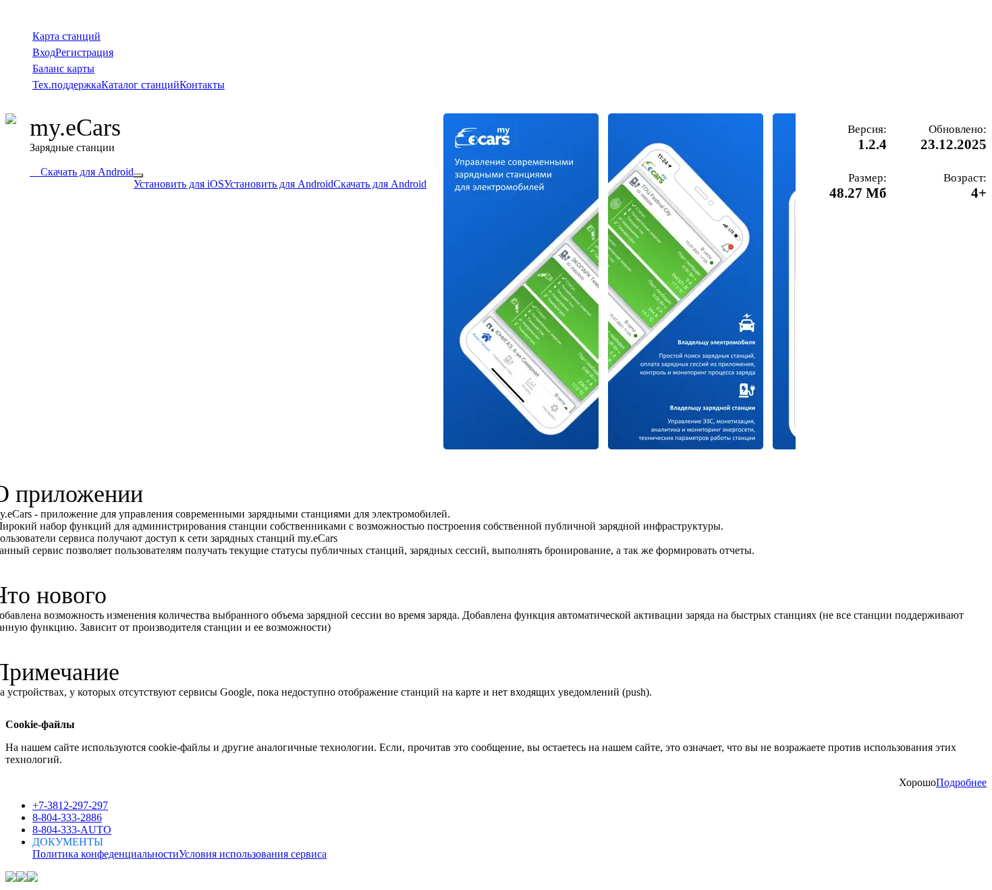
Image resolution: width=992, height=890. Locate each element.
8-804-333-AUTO (71, 829)
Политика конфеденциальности (105, 854)
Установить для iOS (179, 184)
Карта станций (66, 36)
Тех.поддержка (66, 84)
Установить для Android (278, 184)
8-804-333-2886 (67, 817)
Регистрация (84, 52)
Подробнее (961, 782)
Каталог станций (140, 84)
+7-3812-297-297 (70, 805)
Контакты (202, 84)
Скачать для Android (82, 171)
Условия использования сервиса (253, 854)
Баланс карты (63, 68)
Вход (43, 52)
